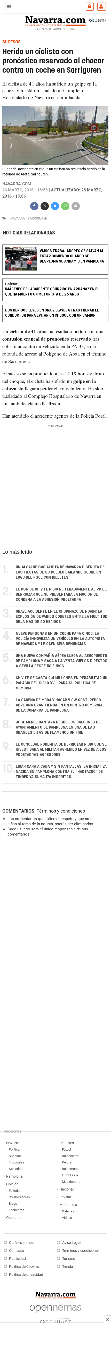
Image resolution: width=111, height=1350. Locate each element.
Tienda (67, 1266)
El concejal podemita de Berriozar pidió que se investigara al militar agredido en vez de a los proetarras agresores (61, 749)
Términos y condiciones (61, 811)
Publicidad (17, 1258)
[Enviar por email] (76, 205)
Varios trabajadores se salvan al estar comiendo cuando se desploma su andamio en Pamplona (72, 256)
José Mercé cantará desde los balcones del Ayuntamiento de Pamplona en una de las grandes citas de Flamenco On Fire (59, 727)
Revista (65, 1197)
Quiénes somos (21, 1243)
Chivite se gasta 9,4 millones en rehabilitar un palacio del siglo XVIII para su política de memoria (62, 683)
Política (14, 1149)
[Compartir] (34, 205)
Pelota (66, 1162)
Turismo (68, 1258)
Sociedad (15, 1169)
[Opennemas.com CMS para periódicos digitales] (55, 1313)
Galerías (68, 1211)
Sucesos (15, 1156)
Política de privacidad (26, 1274)
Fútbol (66, 1149)
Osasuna (13, 1218)
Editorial (14, 1191)
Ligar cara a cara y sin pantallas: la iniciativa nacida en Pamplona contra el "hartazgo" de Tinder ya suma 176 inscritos (61, 772)
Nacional (66, 1189)
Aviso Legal (71, 1243)
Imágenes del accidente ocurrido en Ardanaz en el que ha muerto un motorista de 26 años (52, 292)
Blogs (13, 1203)
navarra (17, 218)
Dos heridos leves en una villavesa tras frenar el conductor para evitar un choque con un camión (52, 313)
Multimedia (68, 1205)
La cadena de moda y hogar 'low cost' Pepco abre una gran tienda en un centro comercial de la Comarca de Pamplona (60, 705)
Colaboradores (19, 1197)
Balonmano (70, 1169)
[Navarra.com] (55, 21)
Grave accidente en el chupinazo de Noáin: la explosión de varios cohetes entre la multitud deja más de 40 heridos (61, 617)
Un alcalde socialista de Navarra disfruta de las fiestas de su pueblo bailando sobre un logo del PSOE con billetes (60, 572)
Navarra (12, 1143)
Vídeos (67, 1218)
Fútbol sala (70, 1175)
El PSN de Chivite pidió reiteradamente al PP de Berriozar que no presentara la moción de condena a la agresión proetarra (61, 594)
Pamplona (14, 1176)
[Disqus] (54, 911)
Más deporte (71, 1182)
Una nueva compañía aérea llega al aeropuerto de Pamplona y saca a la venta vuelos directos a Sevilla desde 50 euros (61, 661)
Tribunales (16, 1162)
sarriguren (37, 218)
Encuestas (16, 1210)
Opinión (12, 1184)
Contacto (16, 1250)
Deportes (66, 1143)
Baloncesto (70, 1156)
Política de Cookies (24, 1266)
